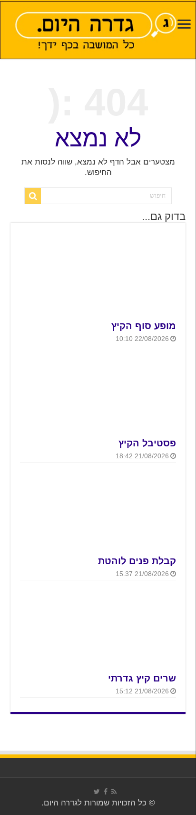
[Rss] (114, 791)
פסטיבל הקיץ (147, 443)
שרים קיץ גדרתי (142, 678)
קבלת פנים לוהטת (137, 561)
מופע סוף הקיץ (143, 325)
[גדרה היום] (98, 30)
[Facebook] (105, 791)
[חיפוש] (33, 196)
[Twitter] (97, 791)
